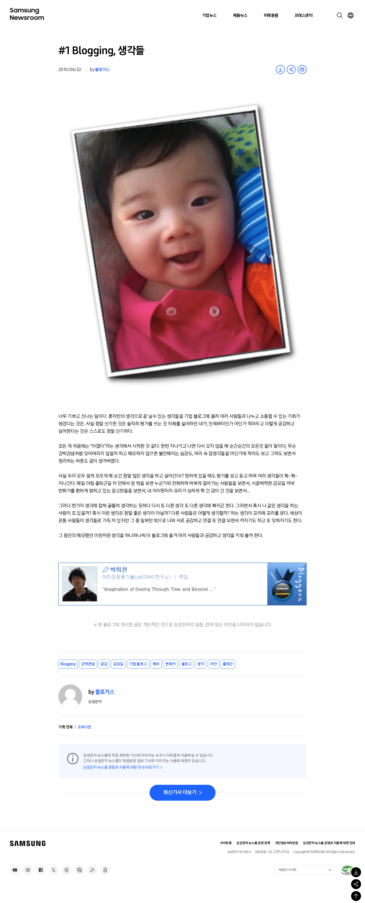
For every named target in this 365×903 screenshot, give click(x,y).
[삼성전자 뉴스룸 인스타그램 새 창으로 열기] (28, 870)
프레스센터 (303, 15)
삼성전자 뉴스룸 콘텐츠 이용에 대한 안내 (329, 843)
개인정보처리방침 (286, 843)
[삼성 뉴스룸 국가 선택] (350, 15)
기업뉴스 (209, 15)
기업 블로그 (138, 664)
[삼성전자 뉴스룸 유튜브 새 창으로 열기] (15, 870)
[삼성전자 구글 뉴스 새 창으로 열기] (105, 870)
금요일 (118, 664)
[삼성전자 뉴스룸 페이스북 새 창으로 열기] (41, 870)
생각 (200, 664)
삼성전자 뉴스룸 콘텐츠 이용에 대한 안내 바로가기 (121, 767)
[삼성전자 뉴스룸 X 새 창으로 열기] (54, 870)
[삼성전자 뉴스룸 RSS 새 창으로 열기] (92, 870)
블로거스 (102, 69)
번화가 (170, 664)
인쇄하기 (302, 69)
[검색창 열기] (339, 15)
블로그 (187, 664)
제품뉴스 (240, 15)
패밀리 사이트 (288, 870)
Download (280, 69)
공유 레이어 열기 (291, 69)
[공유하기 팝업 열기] (356, 884)
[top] (356, 896)
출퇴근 (228, 664)
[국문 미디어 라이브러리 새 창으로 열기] (79, 870)
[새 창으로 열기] (347, 870)
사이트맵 (225, 843)
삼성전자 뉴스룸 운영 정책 (253, 843)
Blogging (67, 664)
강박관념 (88, 664)
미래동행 (271, 15)
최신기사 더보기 (179, 792)
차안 (213, 664)
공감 (104, 664)
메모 (156, 664)
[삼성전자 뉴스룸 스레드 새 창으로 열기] (67, 870)
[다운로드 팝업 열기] (356, 872)
